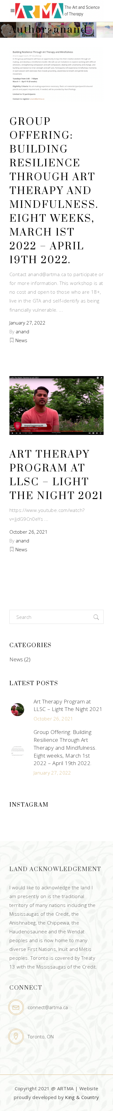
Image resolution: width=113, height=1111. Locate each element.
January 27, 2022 (27, 322)
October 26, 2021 (28, 532)
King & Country (82, 1097)
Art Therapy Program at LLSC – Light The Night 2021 (68, 705)
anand (22, 331)
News (21, 340)
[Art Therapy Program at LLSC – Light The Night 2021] (56, 405)
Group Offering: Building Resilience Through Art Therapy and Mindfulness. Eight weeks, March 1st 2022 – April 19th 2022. (54, 191)
